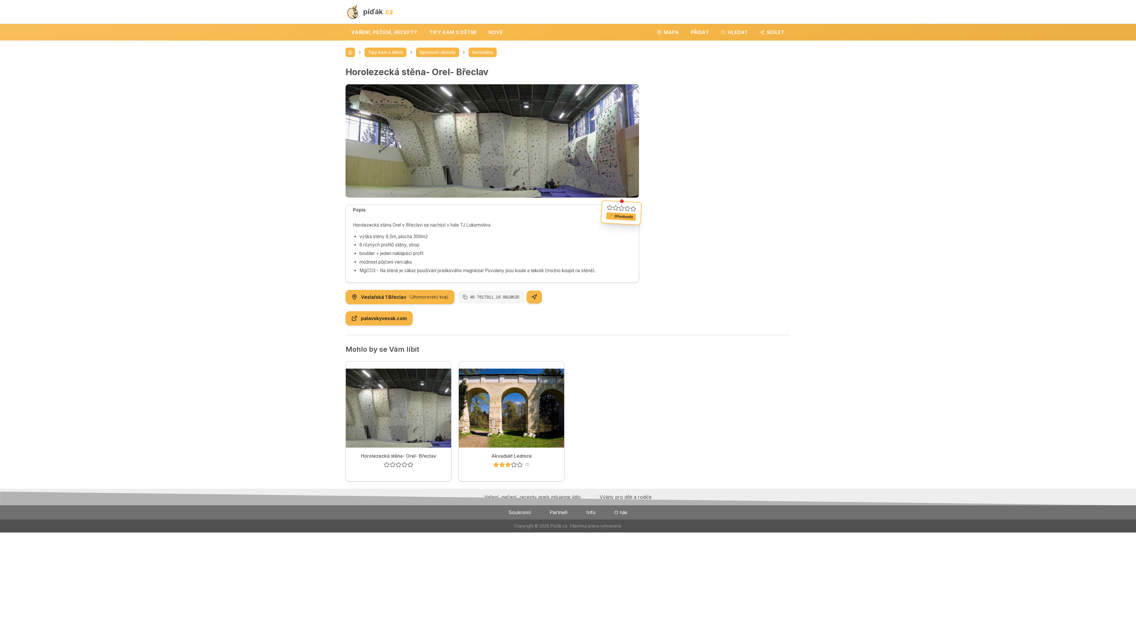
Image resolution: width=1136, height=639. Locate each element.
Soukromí (520, 512)
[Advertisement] (719, 108)
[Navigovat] (534, 297)
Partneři (558, 512)
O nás (620, 512)
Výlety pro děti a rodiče (626, 497)
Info (591, 512)
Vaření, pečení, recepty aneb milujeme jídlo (532, 497)
